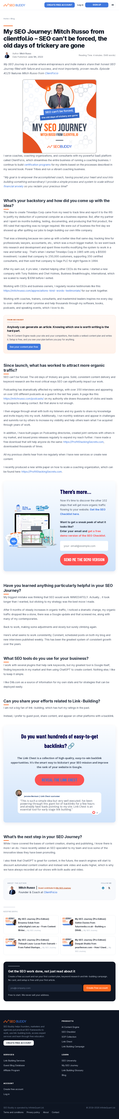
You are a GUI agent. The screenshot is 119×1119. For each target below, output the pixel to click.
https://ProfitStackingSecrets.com (83, 441)
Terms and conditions (13, 1112)
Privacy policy (33, 1112)
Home (6, 18)
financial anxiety (13, 186)
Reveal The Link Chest (59, 779)
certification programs (37, 164)
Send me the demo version (84, 559)
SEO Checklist (68, 1032)
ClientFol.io (51, 73)
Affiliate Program (11, 1070)
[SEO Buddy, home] (14, 5)
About (46, 1112)
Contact (55, 1112)
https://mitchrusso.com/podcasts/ (23, 398)
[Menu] (113, 5)
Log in (80, 5)
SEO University (69, 1060)
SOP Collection (69, 1037)
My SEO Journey (63, 888)
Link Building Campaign (73, 1046)
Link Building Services (14, 1060)
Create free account (59, 5)
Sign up (97, 5)
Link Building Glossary (72, 1070)
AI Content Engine (70, 1027)
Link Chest (67, 1041)
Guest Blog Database (14, 1065)
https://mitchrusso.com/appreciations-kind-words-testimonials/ (42, 290)
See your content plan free (24, 347)
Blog (64, 1075)
